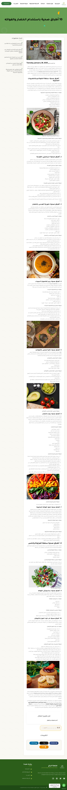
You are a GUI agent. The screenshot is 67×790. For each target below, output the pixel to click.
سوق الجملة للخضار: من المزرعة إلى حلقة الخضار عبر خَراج (14, 64)
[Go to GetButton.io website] (64, 788)
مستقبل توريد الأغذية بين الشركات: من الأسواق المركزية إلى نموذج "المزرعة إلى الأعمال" (13, 51)
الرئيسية (57, 3)
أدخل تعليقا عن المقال (52, 720)
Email (43, 746)
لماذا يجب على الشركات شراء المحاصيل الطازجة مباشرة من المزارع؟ (13, 58)
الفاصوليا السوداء (53, 283)
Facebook (53, 743)
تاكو (61, 352)
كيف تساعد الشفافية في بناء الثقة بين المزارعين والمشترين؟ (13, 44)
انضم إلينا (27, 769)
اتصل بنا (28, 775)
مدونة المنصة (24, 3)
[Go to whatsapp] (63, 785)
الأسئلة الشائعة (26, 778)
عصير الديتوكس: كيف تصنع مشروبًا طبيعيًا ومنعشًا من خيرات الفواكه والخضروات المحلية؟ (14, 71)
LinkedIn (33, 743)
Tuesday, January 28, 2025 (37, 63)
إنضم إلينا (6, 3)
